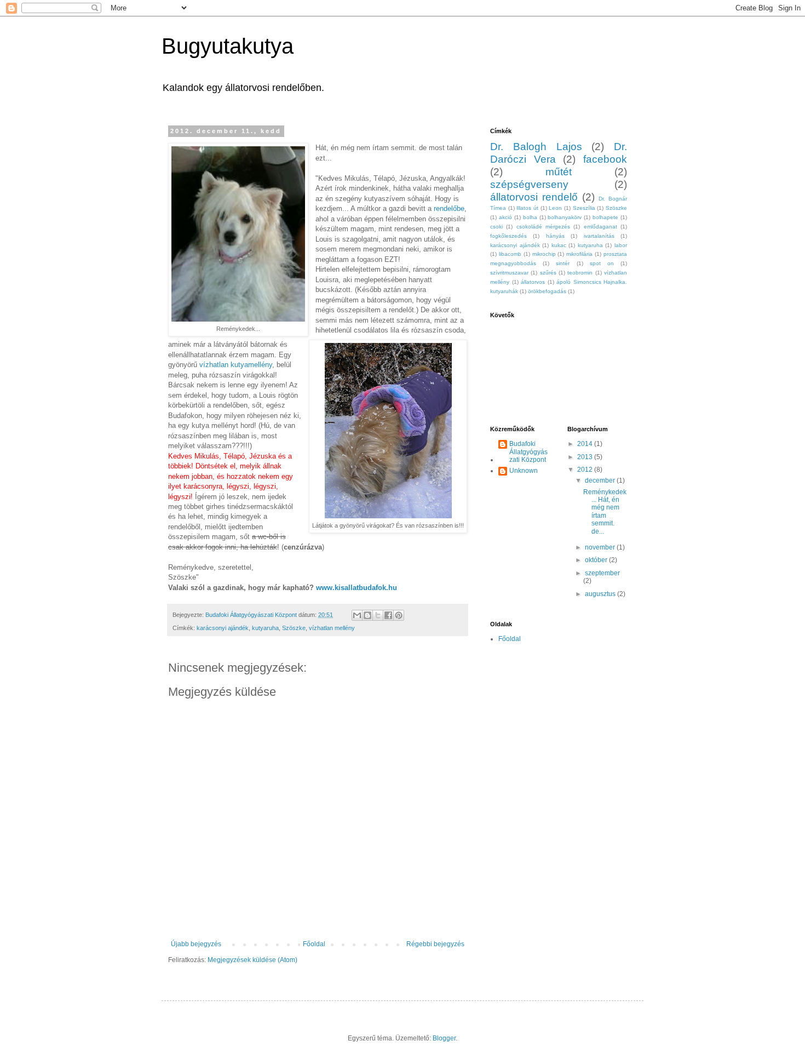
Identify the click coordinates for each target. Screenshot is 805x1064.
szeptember (602, 573)
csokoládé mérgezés (543, 227)
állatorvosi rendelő (534, 197)
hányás (555, 236)
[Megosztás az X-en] (377, 615)
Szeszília (584, 208)
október (597, 560)
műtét (558, 172)
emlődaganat (600, 227)
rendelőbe (449, 208)
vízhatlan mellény (332, 628)
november (601, 547)
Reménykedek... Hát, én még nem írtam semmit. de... (604, 511)
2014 (585, 444)
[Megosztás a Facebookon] (388, 615)
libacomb (510, 254)
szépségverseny (529, 184)
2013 (585, 457)
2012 (585, 469)
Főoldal (314, 944)
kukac (558, 245)
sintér (563, 263)
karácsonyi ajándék (223, 628)
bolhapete (605, 217)
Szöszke (294, 628)
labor (620, 245)
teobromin (580, 273)
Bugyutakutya (228, 46)
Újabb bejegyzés (196, 944)
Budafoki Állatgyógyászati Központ (528, 452)
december (601, 480)
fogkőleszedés (508, 236)
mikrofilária (579, 254)
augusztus (601, 594)
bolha (530, 217)
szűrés (548, 273)
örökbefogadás (547, 291)
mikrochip (544, 254)
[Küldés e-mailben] (357, 615)
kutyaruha (265, 628)
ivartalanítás (599, 236)
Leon (555, 208)
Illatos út (527, 208)
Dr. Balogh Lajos (536, 146)
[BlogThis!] (367, 615)
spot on (602, 263)
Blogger (444, 1038)
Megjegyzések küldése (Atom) (252, 960)
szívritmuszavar (509, 273)
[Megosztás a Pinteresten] (398, 615)
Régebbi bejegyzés (435, 944)
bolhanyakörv (565, 217)
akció (505, 217)
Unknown (523, 470)
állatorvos (533, 282)
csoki (496, 227)
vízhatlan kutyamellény (235, 365)
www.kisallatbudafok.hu (355, 588)
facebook (605, 159)
